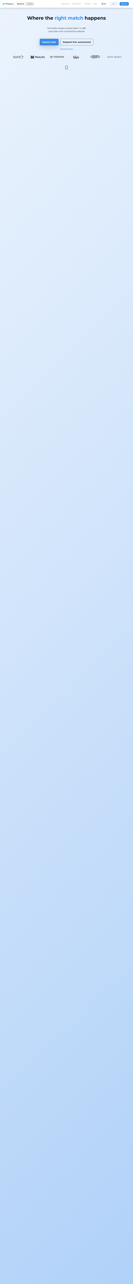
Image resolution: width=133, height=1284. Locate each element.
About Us (66, 4)
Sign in (114, 4)
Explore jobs (49, 42)
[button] (77, 4)
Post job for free (66, 49)
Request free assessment (77, 42)
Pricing (87, 4)
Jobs (95, 4)
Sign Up (124, 4)
